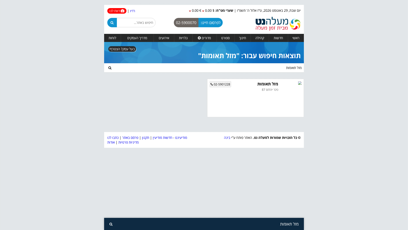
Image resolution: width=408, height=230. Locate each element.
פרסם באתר (130, 137)
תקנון (145, 137)
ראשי (295, 38)
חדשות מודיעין (162, 137)
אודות (111, 142)
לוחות (112, 38)
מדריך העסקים (137, 38)
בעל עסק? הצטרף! (122, 49)
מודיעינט (181, 137)
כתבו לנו (113, 137)
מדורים (206, 38)
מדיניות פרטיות (128, 142)
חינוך (242, 38)
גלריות (183, 38)
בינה (227, 137)
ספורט (225, 38)
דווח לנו (115, 11)
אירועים (164, 38)
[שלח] (110, 67)
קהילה (259, 38)
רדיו (132, 11)
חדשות (278, 38)
